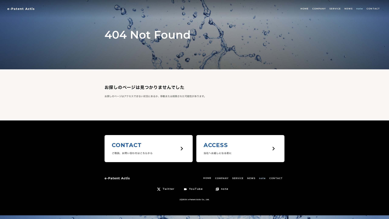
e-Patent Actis (117, 178)
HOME (305, 8)
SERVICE (335, 8)
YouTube (196, 189)
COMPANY (319, 8)
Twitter (169, 189)
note (359, 8)
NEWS (348, 8)
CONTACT (373, 8)
